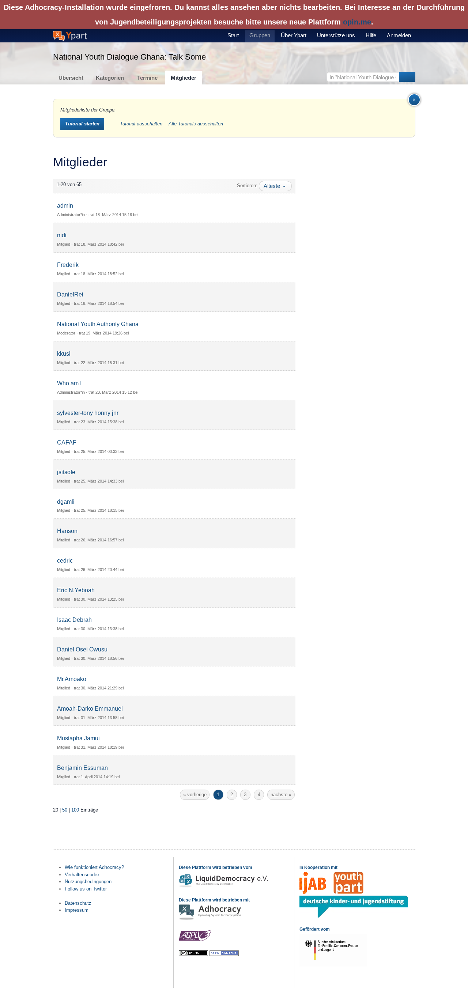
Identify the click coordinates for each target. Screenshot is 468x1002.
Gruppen (259, 35)
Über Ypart (293, 35)
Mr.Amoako (71, 679)
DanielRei (70, 294)
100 (75, 810)
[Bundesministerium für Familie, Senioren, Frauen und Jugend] (333, 965)
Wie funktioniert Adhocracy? (94, 867)
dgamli (66, 502)
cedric (65, 560)
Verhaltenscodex (82, 874)
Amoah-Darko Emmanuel (90, 709)
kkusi (64, 354)
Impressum (76, 910)
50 (64, 810)
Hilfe (371, 35)
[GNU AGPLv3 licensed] (195, 939)
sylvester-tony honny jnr (87, 413)
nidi (62, 235)
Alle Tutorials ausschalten (196, 123)
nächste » (281, 794)
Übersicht (70, 78)
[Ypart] (70, 35)
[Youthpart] (348, 892)
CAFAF (66, 442)
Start (233, 35)
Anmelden (399, 35)
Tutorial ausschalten (142, 123)
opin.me (357, 22)
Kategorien (110, 78)
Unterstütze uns (336, 35)
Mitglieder (183, 78)
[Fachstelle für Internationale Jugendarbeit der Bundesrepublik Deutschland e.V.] (312, 892)
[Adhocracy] (210, 919)
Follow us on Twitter (86, 889)
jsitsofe (66, 472)
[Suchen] (407, 77)
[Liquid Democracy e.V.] (224, 886)
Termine (147, 78)
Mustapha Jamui (78, 738)
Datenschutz (78, 903)
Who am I (69, 383)
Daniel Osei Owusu (82, 649)
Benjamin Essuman (82, 768)
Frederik (68, 265)
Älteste (273, 186)
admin (65, 206)
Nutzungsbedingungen (88, 881)
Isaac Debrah (74, 620)
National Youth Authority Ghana (98, 324)
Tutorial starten (82, 123)
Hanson (67, 531)
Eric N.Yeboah (76, 590)
